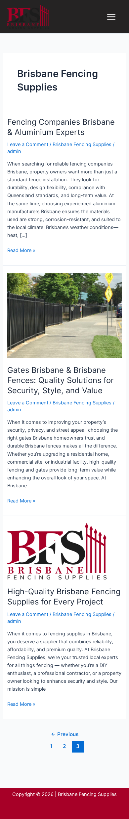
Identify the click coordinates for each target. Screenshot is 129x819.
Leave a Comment (27, 144)
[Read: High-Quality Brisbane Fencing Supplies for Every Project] (57, 551)
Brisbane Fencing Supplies (82, 144)
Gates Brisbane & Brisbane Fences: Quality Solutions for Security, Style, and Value (60, 380)
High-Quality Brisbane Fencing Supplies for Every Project (63, 596)
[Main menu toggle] (111, 16)
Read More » (21, 249)
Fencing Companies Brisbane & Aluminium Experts (61, 127)
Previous (64, 734)
